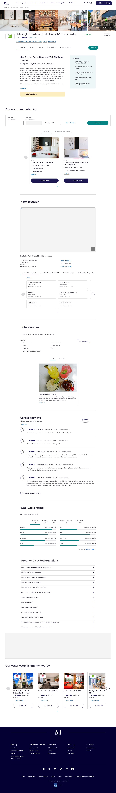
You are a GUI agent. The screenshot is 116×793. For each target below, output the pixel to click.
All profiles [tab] (35, 521)
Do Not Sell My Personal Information (84, 776)
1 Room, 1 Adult (49, 123)
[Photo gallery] (58, 20)
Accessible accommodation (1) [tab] (63, 132)
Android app (71, 753)
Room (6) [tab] (47, 132)
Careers (13, 753)
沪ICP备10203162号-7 (63, 781)
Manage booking (90, 748)
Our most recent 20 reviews (31, 493)
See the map (52, 42)
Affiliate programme (16, 758)
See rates (93, 47)
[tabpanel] (58, 161)
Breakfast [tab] (61, 358)
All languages (52, 753)
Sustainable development (17, 756)
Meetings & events (34, 750)
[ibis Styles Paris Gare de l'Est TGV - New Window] (99, 681)
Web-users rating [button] (32, 507)
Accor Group (14, 748)
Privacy (53, 776)
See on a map (19, 700)
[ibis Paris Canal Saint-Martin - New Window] (48, 681)
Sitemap (50, 750)
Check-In (12, 118)
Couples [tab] (53, 521)
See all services (83, 341)
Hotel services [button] (29, 327)
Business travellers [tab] (66, 521)
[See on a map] (58, 229)
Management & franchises (17, 750)
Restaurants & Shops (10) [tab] (85, 273)
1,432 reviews (33, 37)
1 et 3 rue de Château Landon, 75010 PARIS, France (31, 42)
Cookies (60, 776)
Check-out (30, 118)
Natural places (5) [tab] (68, 273)
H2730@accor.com (66, 266)
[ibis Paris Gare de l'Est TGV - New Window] (74, 681)
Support (88, 750)
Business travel (34, 748)
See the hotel (23, 705)
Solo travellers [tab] (80, 521)
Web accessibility (52, 748)
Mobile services (71, 748)
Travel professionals (35, 753)
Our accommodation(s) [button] (20, 109)
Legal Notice (68, 776)
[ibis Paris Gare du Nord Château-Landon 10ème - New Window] (23, 681)
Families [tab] (44, 521)
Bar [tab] (53, 358)
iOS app (70, 750)
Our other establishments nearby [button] (27, 665)
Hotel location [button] (29, 201)
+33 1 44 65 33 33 (65, 261)
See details (42, 402)
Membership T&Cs (43, 776)
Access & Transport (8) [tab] (29, 273)
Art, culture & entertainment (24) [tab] (49, 273)
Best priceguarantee (107, 34)
